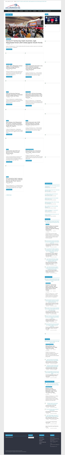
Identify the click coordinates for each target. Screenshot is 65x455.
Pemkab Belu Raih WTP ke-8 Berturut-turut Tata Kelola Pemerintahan (13, 152)
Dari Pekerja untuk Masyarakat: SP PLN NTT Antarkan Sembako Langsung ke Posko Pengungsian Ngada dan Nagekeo (14, 124)
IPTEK (30, 10)
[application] (52, 20)
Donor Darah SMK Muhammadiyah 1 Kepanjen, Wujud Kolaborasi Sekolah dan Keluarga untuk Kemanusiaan (52, 271)
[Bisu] (56, 23)
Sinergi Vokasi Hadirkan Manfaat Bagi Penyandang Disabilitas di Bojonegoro (51, 368)
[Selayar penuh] (58, 23)
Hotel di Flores (41, 437)
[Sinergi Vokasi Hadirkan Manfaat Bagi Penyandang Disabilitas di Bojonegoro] (52, 365)
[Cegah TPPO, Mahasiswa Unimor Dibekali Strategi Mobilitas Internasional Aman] (14, 53)
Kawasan (16, 10)
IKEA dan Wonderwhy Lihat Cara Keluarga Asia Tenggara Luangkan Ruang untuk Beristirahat (52, 328)
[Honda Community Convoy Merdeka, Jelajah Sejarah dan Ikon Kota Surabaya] (52, 359)
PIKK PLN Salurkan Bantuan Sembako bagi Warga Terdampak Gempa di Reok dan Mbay (14, 95)
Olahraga (26, 10)
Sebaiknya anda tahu (49, 386)
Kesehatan (40, 10)
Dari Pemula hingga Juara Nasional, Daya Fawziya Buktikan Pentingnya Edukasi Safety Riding (52, 375)
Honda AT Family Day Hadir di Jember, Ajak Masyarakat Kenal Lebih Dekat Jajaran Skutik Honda (31, 1)
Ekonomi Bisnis (28, 64)
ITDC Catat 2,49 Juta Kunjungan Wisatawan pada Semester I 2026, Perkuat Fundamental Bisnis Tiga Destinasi (34, 95)
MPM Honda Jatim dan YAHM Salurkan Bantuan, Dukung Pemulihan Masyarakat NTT (33, 123)
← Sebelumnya (8, 195)
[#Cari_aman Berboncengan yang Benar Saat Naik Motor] (52, 409)
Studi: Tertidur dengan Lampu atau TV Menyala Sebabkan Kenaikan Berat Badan (52, 418)
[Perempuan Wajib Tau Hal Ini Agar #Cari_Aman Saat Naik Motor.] (52, 403)
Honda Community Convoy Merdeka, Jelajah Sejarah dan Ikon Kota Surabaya (52, 362)
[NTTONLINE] (6, 11)
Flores (7, 120)
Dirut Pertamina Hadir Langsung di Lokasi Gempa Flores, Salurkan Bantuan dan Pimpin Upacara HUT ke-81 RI (14, 180)
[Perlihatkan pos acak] (59, 11)
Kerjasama (40, 440)
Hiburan (34, 10)
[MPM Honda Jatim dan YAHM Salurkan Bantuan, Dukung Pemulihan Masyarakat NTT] (34, 109)
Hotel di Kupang (41, 439)
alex (11, 44)
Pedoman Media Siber (47, 10)
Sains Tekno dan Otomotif (29, 149)
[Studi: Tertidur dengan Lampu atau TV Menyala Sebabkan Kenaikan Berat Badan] (52, 415)
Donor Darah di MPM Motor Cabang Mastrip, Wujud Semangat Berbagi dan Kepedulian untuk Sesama (51, 263)
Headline (8, 64)
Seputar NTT (10, 10)
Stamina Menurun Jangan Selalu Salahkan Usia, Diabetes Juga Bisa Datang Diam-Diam (52, 228)
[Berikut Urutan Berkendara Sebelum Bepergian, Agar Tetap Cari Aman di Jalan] (52, 383)
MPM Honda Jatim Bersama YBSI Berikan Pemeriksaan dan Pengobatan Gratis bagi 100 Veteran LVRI (52, 245)
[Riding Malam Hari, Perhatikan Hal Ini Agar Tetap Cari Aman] (34, 138)
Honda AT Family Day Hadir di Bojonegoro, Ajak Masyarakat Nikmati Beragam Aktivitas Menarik (51, 320)
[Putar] (46, 23)
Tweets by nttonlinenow (9, 437)
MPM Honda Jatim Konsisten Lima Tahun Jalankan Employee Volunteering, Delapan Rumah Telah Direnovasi (34, 67)
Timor (11, 64)
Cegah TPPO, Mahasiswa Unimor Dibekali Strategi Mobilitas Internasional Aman (14, 67)
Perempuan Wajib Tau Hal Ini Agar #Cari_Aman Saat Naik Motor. (51, 406)
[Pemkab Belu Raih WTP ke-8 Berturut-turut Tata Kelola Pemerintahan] (14, 138)
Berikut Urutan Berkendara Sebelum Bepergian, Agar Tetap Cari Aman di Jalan (51, 390)
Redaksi (40, 443)
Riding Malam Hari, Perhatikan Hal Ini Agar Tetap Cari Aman (33, 151)
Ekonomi (21, 10)
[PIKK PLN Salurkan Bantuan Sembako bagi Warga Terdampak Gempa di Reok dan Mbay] (14, 80)
